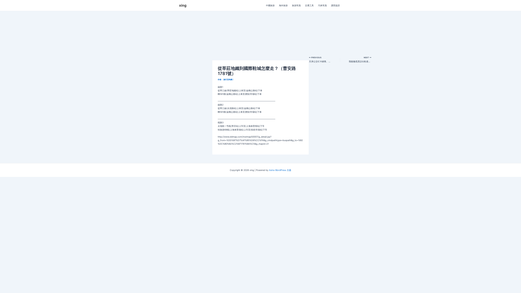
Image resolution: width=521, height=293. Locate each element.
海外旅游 (283, 5)
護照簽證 (335, 5)
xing (182, 5)
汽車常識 (322, 5)
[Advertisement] (260, 31)
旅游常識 (296, 5)
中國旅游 (270, 5)
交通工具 (309, 5)
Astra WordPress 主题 (280, 170)
